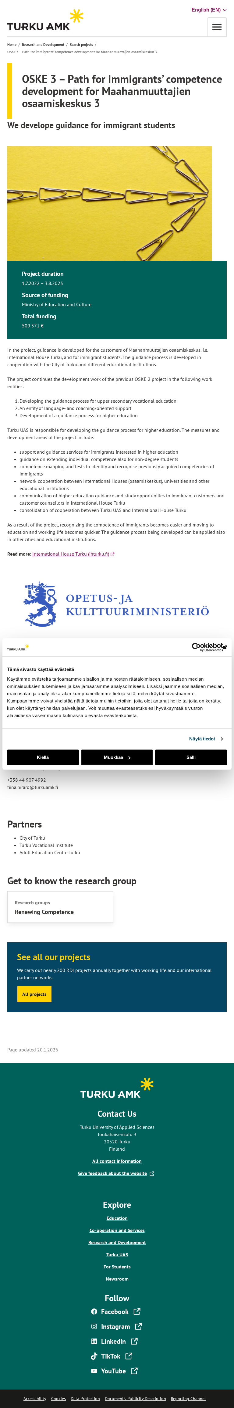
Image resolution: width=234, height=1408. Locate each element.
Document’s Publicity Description (135, 1398)
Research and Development (43, 44)
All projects (34, 994)
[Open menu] (217, 26)
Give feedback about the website (113, 1173)
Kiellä (43, 757)
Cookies (58, 1398)
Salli (191, 757)
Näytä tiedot (202, 738)
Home (11, 44)
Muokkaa (113, 757)
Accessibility (34, 1398)
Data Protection (85, 1398)
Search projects (81, 44)
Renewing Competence (44, 912)
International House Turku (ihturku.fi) (74, 554)
